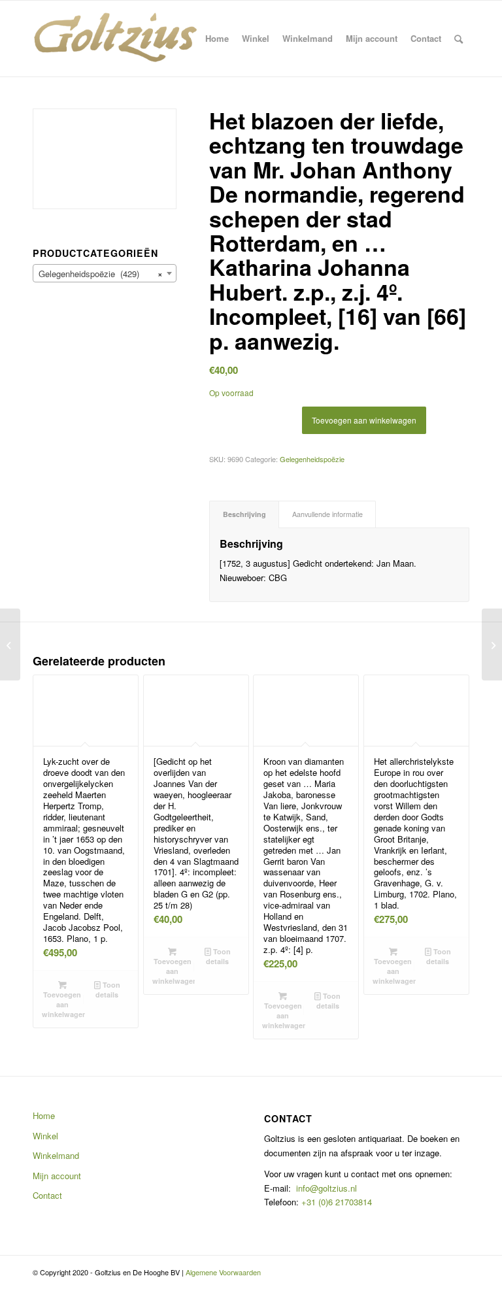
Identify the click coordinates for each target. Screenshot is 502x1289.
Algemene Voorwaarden (223, 1272)
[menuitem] (217, 38)
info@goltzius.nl (326, 1188)
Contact (47, 1195)
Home (44, 1115)
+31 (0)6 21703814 (335, 1202)
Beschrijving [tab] (244, 514)
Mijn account (57, 1175)
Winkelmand (56, 1155)
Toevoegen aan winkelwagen (364, 420)
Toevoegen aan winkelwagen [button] (63, 1004)
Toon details (107, 989)
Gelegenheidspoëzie (312, 459)
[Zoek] (458, 38)
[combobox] (104, 273)
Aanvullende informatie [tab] (327, 514)
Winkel (45, 1136)
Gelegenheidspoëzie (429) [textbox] (101, 273)
